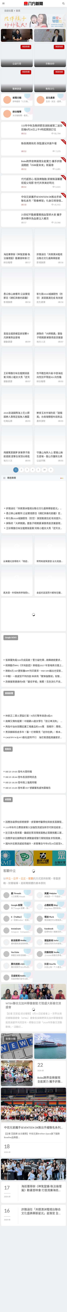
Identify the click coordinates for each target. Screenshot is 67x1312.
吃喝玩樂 (8, 421)
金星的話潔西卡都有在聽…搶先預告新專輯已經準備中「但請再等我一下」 (51, 593)
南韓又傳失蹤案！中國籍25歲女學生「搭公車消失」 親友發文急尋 (34, 721)
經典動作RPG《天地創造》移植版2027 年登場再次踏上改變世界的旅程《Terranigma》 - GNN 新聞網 (34, 666)
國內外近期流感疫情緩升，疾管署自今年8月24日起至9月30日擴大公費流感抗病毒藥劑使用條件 (34, 844)
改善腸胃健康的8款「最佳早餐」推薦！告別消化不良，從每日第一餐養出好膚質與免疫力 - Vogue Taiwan (34, 682)
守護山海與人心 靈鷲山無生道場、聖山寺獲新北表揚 (50, 457)
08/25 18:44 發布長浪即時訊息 (21, 777)
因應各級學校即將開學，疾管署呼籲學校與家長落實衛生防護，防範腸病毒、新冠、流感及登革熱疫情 (34, 822)
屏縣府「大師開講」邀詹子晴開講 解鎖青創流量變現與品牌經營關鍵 (50, 338)
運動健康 (8, 342)
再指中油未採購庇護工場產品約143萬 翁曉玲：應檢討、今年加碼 (34, 727)
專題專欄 (11, 478)
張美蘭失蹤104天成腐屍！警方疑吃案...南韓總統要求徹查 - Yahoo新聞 (34, 660)
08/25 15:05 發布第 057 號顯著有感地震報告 (28, 788)
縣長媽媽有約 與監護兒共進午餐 (39, 143)
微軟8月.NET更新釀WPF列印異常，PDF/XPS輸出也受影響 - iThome (34, 671)
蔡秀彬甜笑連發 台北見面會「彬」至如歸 (51, 561)
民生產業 (41, 302)
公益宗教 (41, 461)
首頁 (18, 11)
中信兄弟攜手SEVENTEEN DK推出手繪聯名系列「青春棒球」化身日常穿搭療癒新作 (41, 201)
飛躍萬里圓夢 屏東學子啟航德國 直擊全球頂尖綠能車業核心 (17, 457)
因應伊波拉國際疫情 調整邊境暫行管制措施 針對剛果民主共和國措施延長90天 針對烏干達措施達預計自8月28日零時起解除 (34, 838)
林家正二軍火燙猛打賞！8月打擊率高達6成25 (29, 716)
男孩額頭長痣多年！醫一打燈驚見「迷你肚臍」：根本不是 (34, 732)
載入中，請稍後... (15, 623)
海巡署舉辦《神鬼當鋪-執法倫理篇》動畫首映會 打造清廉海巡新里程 (17, 258)
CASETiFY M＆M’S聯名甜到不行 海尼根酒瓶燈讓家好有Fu (34, 738)
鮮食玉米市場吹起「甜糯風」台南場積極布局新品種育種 (49, 417)
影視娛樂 (41, 263)
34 (44, 470)
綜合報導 (8, 263)
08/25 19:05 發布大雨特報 (18, 772)
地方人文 (41, 342)
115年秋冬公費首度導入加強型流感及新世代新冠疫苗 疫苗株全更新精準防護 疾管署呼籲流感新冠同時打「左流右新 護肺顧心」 (34, 827)
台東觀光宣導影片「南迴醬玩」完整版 (18, 561)
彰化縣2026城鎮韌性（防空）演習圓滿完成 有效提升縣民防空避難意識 (50, 298)
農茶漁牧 (41, 421)
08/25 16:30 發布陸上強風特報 (21, 783)
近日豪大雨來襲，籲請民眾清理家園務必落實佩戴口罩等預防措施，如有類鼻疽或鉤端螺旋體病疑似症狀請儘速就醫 (34, 833)
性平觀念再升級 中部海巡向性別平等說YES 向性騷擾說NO (50, 377)
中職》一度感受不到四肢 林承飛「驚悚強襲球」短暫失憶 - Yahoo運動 (34, 676)
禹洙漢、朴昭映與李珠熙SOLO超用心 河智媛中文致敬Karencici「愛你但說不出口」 (18, 593)
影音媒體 (8, 539)
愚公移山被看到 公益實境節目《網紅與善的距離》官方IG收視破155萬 (17, 298)
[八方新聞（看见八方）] (33, 3)
